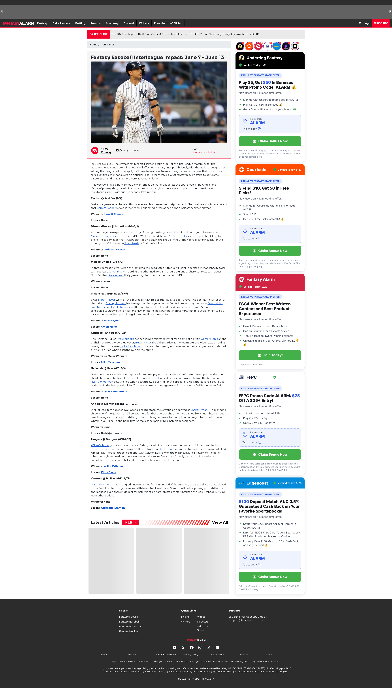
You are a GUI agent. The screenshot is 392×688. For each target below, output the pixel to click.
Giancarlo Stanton (102, 484)
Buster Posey (143, 342)
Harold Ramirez (120, 307)
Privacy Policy (190, 654)
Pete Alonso (116, 275)
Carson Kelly (180, 236)
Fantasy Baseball (129, 621)
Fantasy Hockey (129, 631)
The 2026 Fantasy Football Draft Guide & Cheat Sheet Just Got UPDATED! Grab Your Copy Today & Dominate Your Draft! (185, 34)
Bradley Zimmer (116, 303)
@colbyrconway (129, 150)
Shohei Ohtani (199, 409)
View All (220, 522)
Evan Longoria (126, 338)
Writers (185, 621)
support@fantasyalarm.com (246, 620)
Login (367, 23)
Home (93, 44)
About (103, 654)
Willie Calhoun (100, 445)
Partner (132, 654)
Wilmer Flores (209, 338)
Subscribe (381, 23)
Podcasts (202, 621)
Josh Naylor (98, 307)
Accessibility (217, 654)
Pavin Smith (131, 243)
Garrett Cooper (106, 208)
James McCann (118, 271)
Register (243, 654)
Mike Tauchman (131, 346)
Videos (201, 616)
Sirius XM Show (202, 628)
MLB (103, 44)
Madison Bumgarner (104, 236)
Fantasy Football (129, 616)
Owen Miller (215, 303)
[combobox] (130, 522)
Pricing (185, 616)
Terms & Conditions (166, 654)
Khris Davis (166, 449)
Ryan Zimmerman (102, 381)
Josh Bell (154, 378)
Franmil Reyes (107, 299)
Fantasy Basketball (130, 626)
